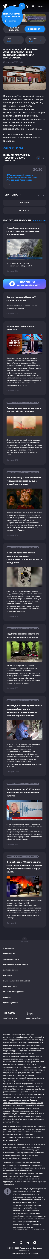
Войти (41, 6)
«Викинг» (30, 1105)
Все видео (7, 975)
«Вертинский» (19, 1108)
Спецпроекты (9, 953)
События (6, 997)
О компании (8, 948)
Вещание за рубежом (34, 1018)
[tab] (34, 29)
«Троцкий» (39, 1105)
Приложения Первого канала (15, 964)
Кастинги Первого (10, 970)
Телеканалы (8, 1184)
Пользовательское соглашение (16, 981)
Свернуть (24, 942)
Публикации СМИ (10, 1003)
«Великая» (7, 1108)
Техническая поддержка (13, 992)
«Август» (7, 1103)
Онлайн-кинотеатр (11, 959)
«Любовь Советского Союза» (23, 1103)
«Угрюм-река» (19, 1105)
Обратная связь (9, 986)
